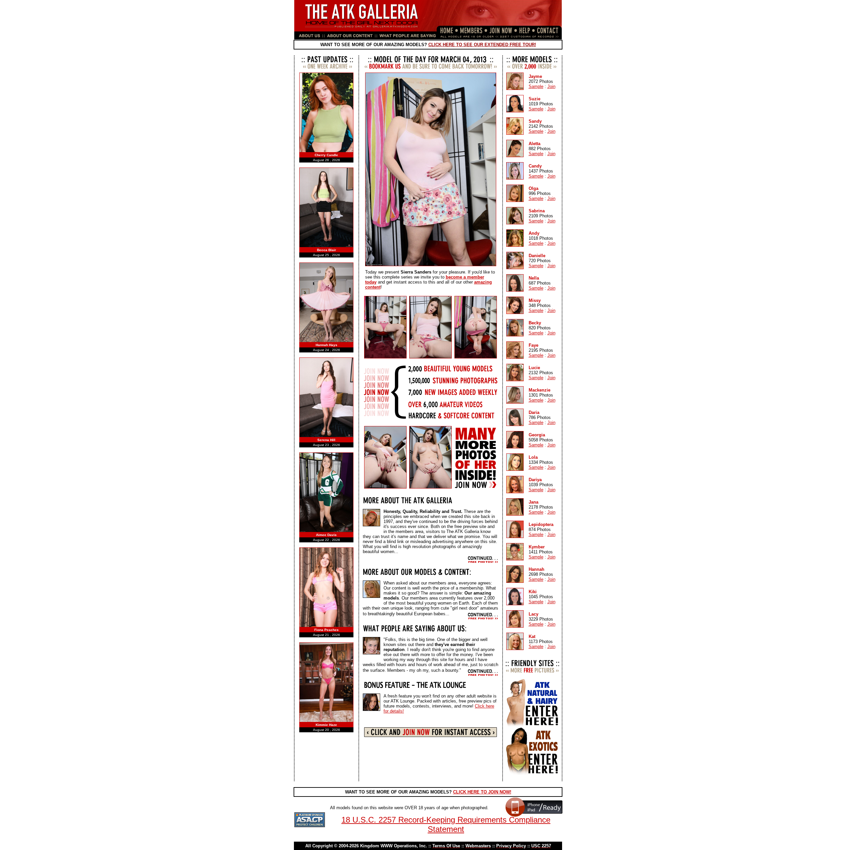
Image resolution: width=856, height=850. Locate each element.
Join (551, 86)
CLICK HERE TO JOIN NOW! (482, 791)
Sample (536, 86)
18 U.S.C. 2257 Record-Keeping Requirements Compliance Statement (445, 824)
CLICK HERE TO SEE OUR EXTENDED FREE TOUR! (482, 44)
